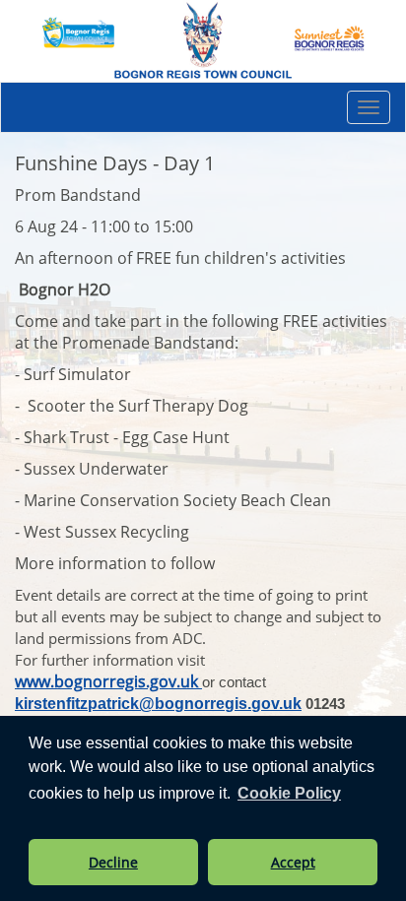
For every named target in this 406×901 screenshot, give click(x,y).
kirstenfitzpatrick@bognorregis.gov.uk (158, 703)
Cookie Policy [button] (289, 793)
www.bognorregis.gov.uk (108, 681)
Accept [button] (293, 862)
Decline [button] (113, 862)
